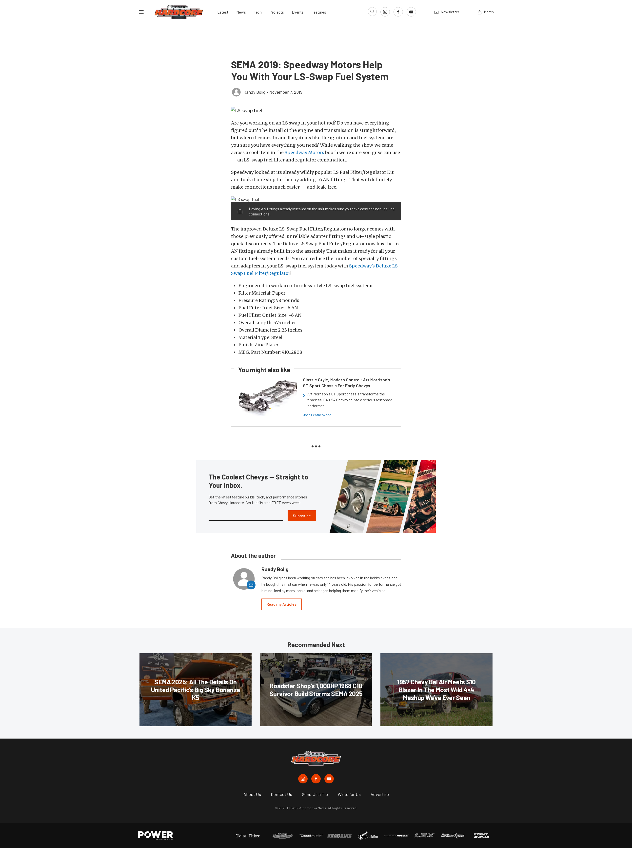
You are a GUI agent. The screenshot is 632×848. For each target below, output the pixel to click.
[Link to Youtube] (411, 12)
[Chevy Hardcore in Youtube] (329, 778)
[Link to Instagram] (385, 12)
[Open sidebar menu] (141, 12)
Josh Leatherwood (317, 415)
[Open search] (372, 11)
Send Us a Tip (315, 794)
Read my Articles (281, 604)
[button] (316, 110)
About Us (252, 794)
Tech (258, 12)
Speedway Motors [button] (304, 152)
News (241, 12)
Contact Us (281, 794)
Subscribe (302, 515)
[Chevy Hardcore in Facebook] (316, 778)
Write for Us (349, 794)
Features (319, 12)
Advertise (380, 794)
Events (298, 12)
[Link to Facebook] (398, 12)
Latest (222, 12)
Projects (277, 12)
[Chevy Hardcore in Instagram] (303, 778)
